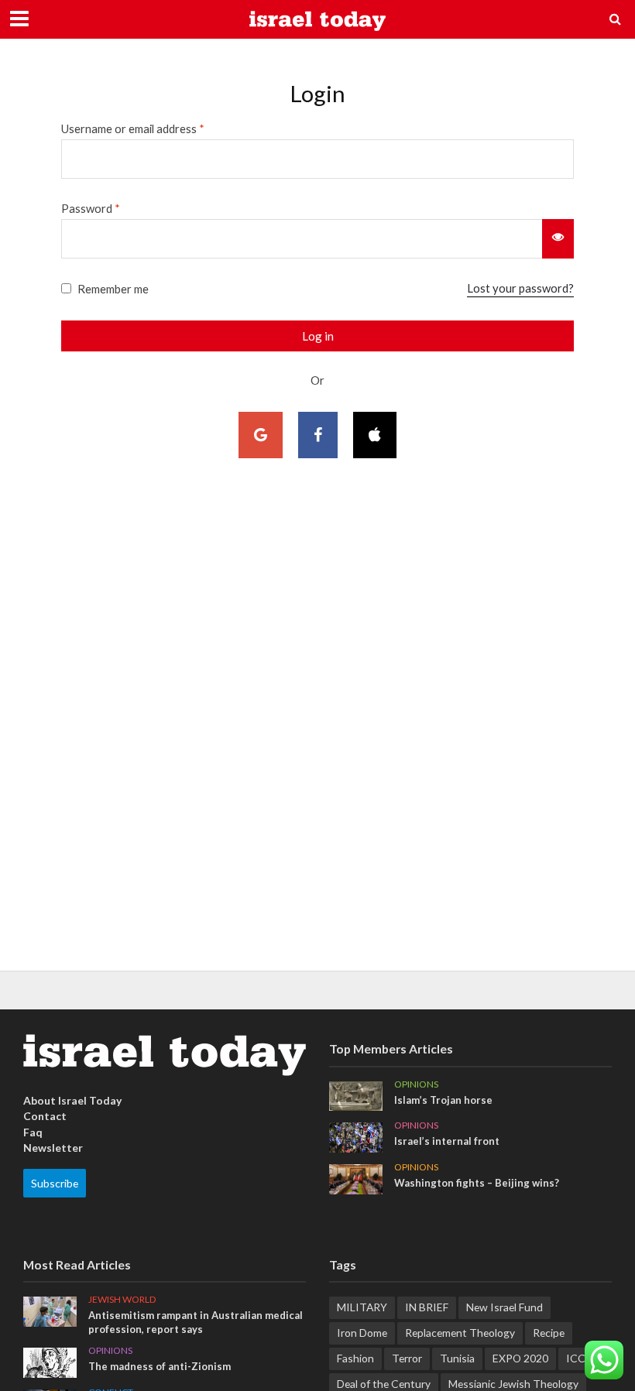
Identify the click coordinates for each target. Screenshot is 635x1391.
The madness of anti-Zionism (159, 1366)
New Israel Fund (504, 1307)
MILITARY (362, 1307)
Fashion (355, 1358)
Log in (318, 336)
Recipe (549, 1332)
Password (90, 208)
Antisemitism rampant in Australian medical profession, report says (195, 1322)
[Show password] (558, 238)
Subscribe (54, 1183)
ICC (575, 1358)
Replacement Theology (460, 1332)
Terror (407, 1358)
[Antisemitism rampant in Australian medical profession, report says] (50, 1310)
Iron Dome (362, 1332)
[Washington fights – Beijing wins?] (356, 1177)
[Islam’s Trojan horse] (356, 1094)
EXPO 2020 (520, 1358)
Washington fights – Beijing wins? (476, 1183)
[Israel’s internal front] (356, 1136)
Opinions (416, 1084)
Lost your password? (520, 288)
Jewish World (122, 1299)
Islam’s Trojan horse (443, 1100)
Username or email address (132, 128)
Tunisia (457, 1358)
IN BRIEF (426, 1307)
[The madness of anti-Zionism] (50, 1361)
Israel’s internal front (446, 1141)
